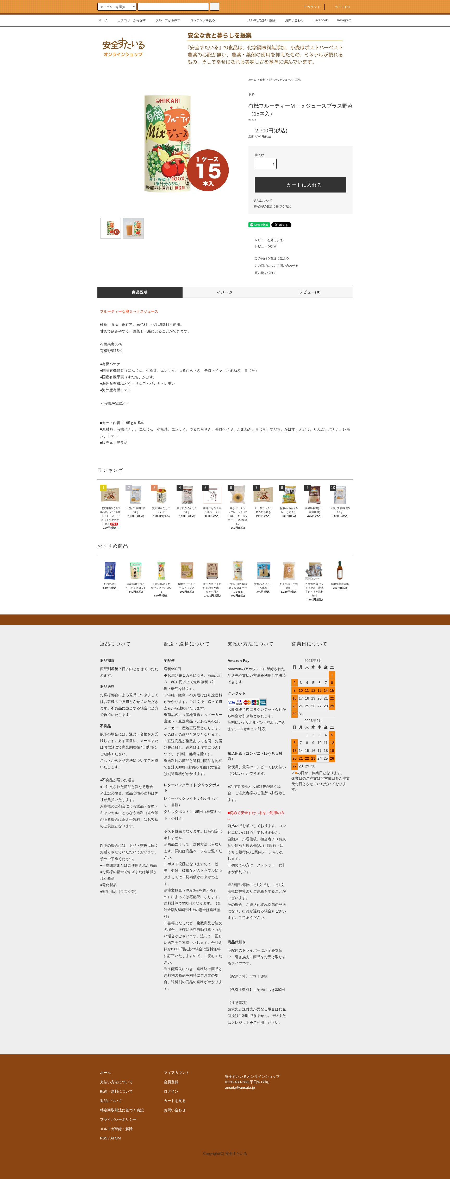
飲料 (262, 79)
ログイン (171, 1091)
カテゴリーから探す (132, 20)
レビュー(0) (310, 292)
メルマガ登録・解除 (261, 20)
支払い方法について (116, 1082)
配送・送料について (116, 1091)
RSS (103, 1138)
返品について (263, 200)
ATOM (115, 1138)
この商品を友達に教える (272, 258)
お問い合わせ (294, 20)
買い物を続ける (266, 273)
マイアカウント (176, 1073)
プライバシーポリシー (118, 1119)
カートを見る (175, 1101)
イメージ (225, 292)
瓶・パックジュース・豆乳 (285, 79)
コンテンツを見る (202, 20)
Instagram (344, 20)
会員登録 (171, 1082)
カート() (342, 7)
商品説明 (140, 292)
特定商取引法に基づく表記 (272, 206)
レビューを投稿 (266, 246)
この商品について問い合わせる (276, 265)
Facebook (321, 20)
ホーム (103, 20)
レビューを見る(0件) (269, 240)
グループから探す (167, 20)
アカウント (312, 7)
